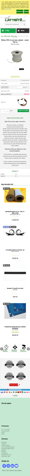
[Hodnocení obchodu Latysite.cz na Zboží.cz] (15, 386)
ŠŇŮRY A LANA (7, 36)
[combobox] (22, 87)
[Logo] (15, 18)
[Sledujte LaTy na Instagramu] (8, 467)
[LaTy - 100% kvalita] (21, 370)
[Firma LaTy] (9, 370)
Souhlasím (26, 11)
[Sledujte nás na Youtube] (16, 467)
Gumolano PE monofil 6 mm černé (15, 288)
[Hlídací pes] (22, 102)
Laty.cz (16, 470)
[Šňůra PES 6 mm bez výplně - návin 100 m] (15, 67)
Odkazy (20, 470)
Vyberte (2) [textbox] (25, 87)
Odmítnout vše (19, 11)
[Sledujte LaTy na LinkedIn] (12, 467)
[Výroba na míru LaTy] (9, 382)
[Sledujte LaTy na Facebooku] (4, 467)
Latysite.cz (11, 470)
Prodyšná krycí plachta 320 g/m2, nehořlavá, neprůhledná (15, 327)
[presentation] (1, 349)
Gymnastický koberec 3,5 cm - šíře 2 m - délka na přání (15, 212)
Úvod (2, 36)
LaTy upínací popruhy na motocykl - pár (15, 250)
